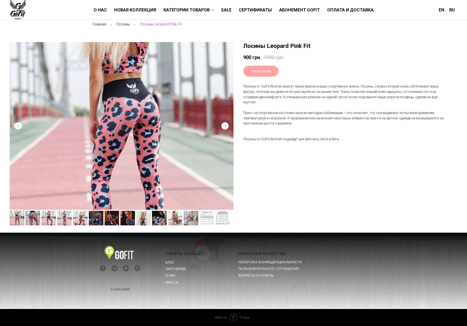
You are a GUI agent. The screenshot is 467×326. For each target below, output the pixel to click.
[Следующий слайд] (225, 126)
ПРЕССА (171, 282)
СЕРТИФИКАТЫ (255, 9)
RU (452, 9)
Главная (99, 24)
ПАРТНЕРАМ (175, 268)
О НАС (100, 9)
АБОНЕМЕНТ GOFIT (299, 9)
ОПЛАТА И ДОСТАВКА (350, 9)
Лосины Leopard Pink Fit (161, 24)
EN (441, 9)
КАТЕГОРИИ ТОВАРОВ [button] (187, 9)
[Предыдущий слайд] (18, 126)
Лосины (123, 24)
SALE (226, 9)
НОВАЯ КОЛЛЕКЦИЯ (135, 9)
